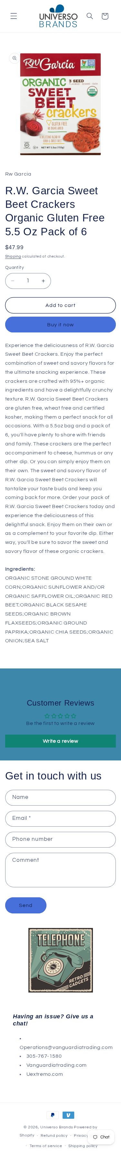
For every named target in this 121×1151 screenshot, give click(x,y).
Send (26, 905)
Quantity (14, 267)
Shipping (13, 256)
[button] (13, 16)
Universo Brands (56, 1127)
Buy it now (60, 324)
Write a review (60, 741)
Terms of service (46, 1146)
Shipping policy (83, 1146)
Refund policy (54, 1135)
